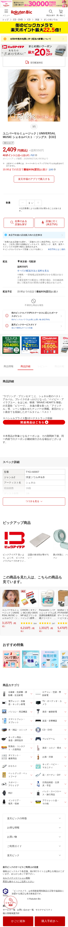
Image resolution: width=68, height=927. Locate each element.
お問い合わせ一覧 (25, 910)
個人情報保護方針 (11, 913)
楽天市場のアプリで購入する (34, 179)
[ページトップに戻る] (63, 915)
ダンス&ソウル (51, 19)
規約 (63, 249)
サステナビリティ (44, 910)
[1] (30, 203)
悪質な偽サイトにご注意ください (18, 881)
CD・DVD (18, 19)
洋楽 (37, 19)
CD (29, 19)
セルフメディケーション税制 (16, 878)
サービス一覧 (9, 910)
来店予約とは (53, 249)
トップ (5, 19)
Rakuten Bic (21, 12)
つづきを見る (32, 501)
